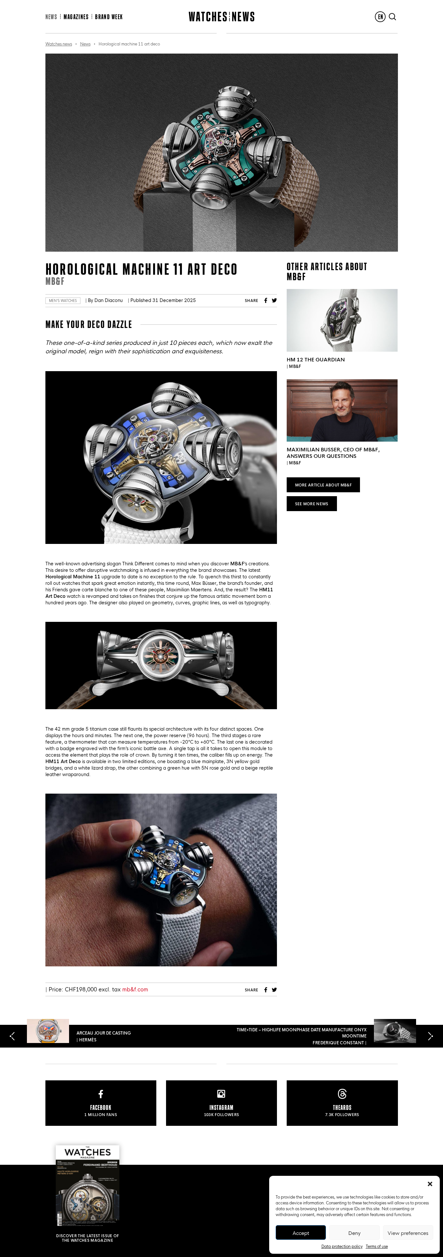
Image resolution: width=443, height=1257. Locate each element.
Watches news (58, 43)
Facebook (266, 300)
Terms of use (377, 1246)
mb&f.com (135, 989)
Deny (354, 1232)
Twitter (274, 300)
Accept (301, 1232)
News (51, 16)
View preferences (408, 1232)
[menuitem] (380, 16)
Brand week (109, 16)
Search (392, 16)
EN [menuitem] (381, 17)
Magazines (76, 16)
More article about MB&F (323, 484)
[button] (430, 1184)
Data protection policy (342, 1246)
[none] (380, 16)
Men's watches (63, 300)
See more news (312, 503)
